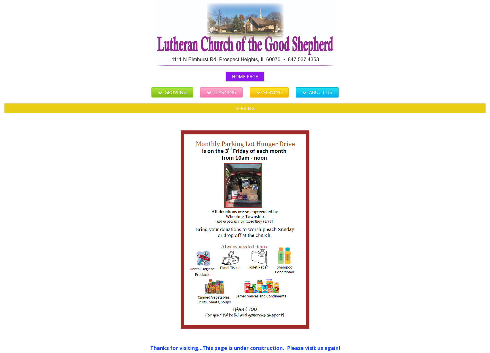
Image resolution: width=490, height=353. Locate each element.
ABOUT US (320, 92)
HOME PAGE (245, 76)
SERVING (272, 92)
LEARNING (225, 92)
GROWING (176, 92)
